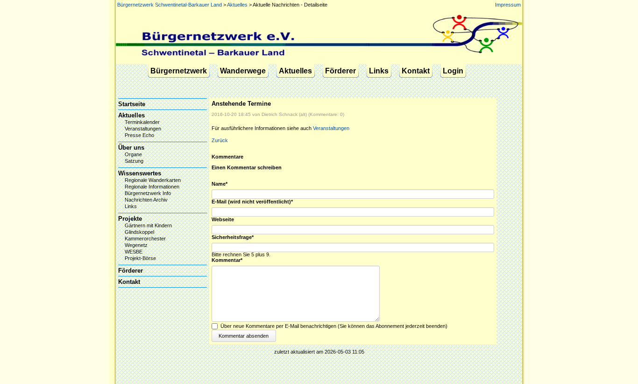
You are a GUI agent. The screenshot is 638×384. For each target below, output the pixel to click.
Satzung (134, 161)
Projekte (130, 218)
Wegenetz (136, 245)
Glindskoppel (139, 232)
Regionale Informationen (152, 186)
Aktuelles (237, 4)
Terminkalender (142, 122)
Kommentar (227, 260)
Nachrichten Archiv (146, 200)
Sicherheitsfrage (233, 237)
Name (224, 184)
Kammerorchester (145, 238)
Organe (133, 154)
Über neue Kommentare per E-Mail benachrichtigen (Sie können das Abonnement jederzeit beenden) (333, 326)
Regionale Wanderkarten (153, 180)
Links (379, 71)
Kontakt (416, 71)
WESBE (133, 251)
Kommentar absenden (244, 336)
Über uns (131, 147)
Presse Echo (139, 135)
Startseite (131, 104)
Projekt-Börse (140, 258)
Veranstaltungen (331, 128)
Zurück (220, 140)
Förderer (340, 71)
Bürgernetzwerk (178, 71)
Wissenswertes (139, 173)
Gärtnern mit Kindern (148, 225)
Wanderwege (243, 71)
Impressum (508, 4)
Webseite (223, 219)
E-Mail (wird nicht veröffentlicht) (252, 201)
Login (453, 71)
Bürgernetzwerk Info (148, 193)
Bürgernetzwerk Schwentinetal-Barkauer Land (169, 4)
